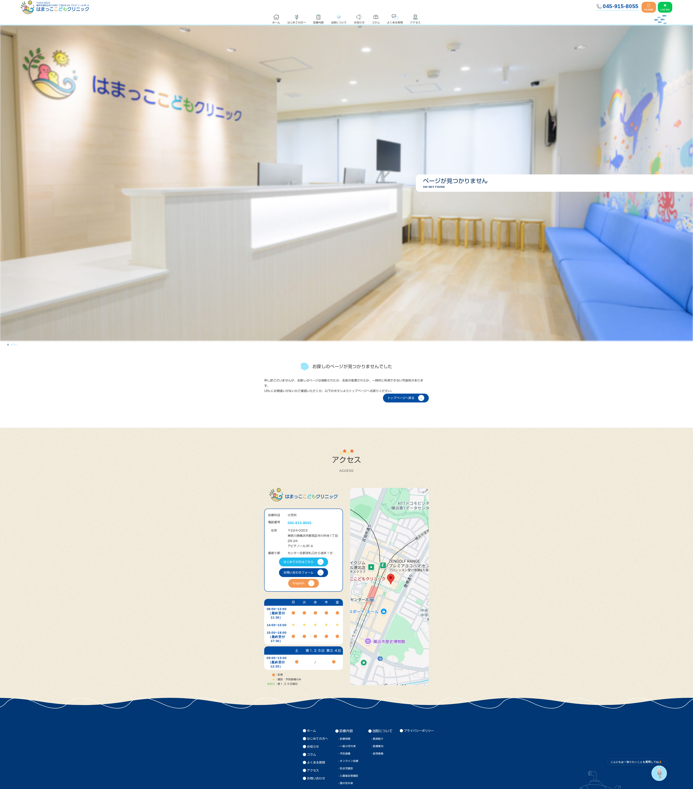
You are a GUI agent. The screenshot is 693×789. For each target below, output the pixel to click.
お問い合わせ (316, 778)
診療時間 (345, 739)
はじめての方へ (317, 738)
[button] (664, 762)
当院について (382, 730)
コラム (311, 754)
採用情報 (378, 753)
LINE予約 (665, 10)
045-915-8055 (620, 6)
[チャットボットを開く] (659, 773)
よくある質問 (316, 762)
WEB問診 (648, 10)
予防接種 (345, 753)
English (298, 583)
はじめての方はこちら (298, 561)
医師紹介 (378, 739)
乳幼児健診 (346, 768)
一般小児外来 (348, 746)
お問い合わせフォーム (298, 572)
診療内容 (346, 730)
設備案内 (378, 746)
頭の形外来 (346, 783)
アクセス (313, 770)
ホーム (311, 730)
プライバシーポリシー (419, 730)
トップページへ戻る (401, 397)
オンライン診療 (349, 761)
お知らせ (313, 746)
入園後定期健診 (349, 776)
